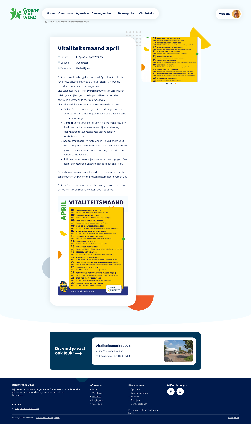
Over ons (64, 13)
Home (51, 13)
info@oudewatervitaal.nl (27, 408)
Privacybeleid (233, 418)
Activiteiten (61, 21)
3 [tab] (175, 83)
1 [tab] (166, 83)
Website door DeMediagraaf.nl (48, 418)
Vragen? (224, 13)
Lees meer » (18, 395)
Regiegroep (98, 400)
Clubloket (145, 13)
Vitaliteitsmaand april (79, 21)
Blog (94, 389)
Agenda (81, 13)
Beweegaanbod (102, 13)
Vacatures (97, 393)
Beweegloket (127, 13)
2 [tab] (171, 83)
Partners (96, 396)
